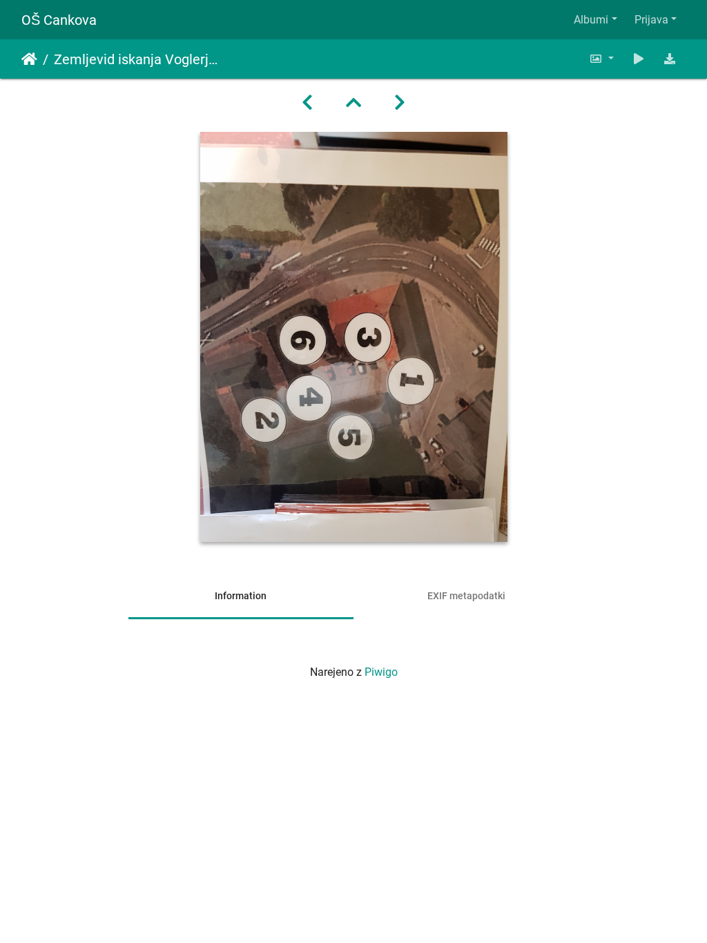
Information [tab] (241, 595)
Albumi (591, 19)
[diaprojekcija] (639, 59)
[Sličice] (353, 103)
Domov (29, 59)
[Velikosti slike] (601, 59)
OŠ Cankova (59, 20)
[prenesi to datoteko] (670, 59)
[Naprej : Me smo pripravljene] (400, 103)
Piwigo (381, 672)
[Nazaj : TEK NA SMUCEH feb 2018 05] (307, 103)
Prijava (651, 19)
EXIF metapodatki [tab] (466, 595)
